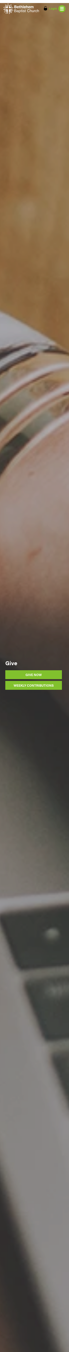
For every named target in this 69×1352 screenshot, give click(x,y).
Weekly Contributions (34, 685)
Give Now (33, 674)
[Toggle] (61, 8)
